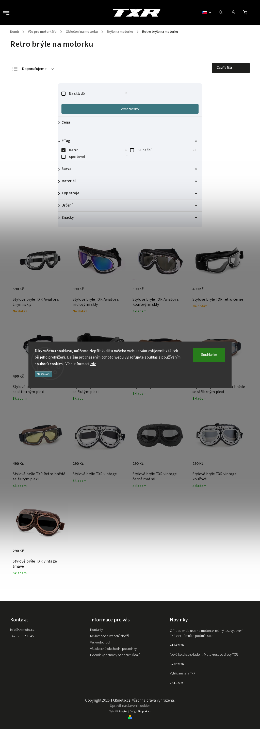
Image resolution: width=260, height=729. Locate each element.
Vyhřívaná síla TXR (182, 673)
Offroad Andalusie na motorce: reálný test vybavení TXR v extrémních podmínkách (206, 633)
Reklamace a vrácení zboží (109, 636)
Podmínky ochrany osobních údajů (115, 655)
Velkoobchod (100, 642)
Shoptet (123, 711)
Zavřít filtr (224, 67)
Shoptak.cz (144, 711)
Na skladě (98, 93)
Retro (98, 150)
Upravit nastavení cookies (130, 705)
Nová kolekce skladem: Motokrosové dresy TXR (204, 654)
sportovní (98, 156)
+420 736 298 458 (23, 636)
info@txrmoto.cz (22, 629)
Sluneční (167, 150)
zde (93, 364)
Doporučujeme (34, 69)
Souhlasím (209, 355)
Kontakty (96, 629)
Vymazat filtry (130, 109)
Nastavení (43, 374)
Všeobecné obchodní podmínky (113, 648)
